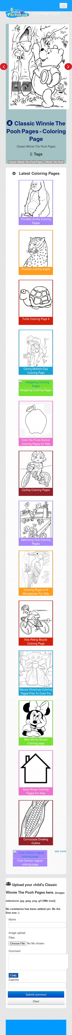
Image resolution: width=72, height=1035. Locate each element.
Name (12, 919)
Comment (15, 951)
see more (60, 851)
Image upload (17, 933)
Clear (36, 1001)
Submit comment (36, 994)
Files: (12, 937)
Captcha (14, 979)
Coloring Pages (46, 13)
